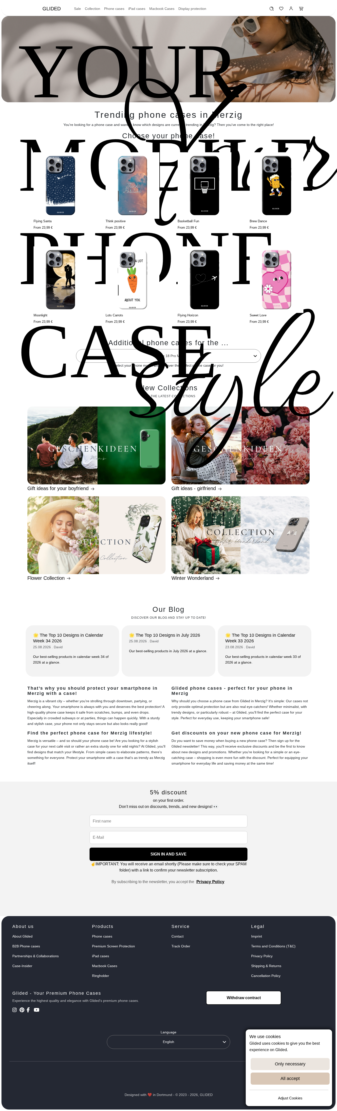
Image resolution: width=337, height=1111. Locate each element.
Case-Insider (22, 966)
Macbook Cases (161, 9)
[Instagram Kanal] (15, 1010)
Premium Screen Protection (113, 946)
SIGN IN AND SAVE (168, 854)
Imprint (256, 936)
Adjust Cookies (290, 1098)
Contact (177, 936)
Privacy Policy (210, 881)
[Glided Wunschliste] (271, 10)
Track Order (180, 946)
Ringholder (100, 976)
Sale (77, 9)
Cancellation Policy (266, 976)
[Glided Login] (291, 10)
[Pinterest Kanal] (22, 1010)
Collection (92, 9)
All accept (290, 1078)
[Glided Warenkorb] (301, 10)
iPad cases (136, 9)
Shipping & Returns (266, 966)
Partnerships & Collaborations (35, 956)
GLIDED (51, 8)
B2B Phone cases (26, 946)
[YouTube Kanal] (37, 1010)
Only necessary (290, 1063)
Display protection (192, 9)
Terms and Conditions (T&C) (273, 946)
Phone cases (114, 9)
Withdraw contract (244, 998)
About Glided (22, 936)
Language (168, 1032)
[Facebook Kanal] (30, 1010)
